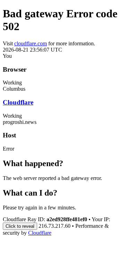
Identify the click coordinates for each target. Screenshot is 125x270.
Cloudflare (18, 102)
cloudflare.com (30, 43)
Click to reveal (20, 226)
